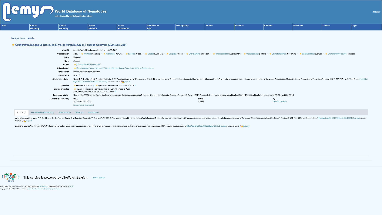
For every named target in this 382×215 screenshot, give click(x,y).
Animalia (87, 54)
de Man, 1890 (89, 65)
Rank (66, 61)
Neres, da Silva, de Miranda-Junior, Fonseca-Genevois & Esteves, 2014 (115, 68)
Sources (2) (21, 113)
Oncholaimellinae (279, 54)
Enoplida (172, 54)
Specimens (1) (65, 113)
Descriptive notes (61, 89)
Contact (326, 25)
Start (4, 25)
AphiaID (65, 50)
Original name (63, 68)
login (377, 12)
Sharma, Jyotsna (280, 101)
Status (66, 57)
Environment (63, 72)
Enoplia (151, 54)
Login (354, 25)
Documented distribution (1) (42, 113)
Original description (60, 79)
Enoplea (131, 54)
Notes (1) (79, 113)
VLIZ (71, 186)
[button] (13, 44)
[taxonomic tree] (79, 105)
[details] (104, 82)
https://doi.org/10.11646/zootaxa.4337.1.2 (203, 126)
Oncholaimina (194, 54)
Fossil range (63, 75)
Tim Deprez (43, 186)
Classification (63, 54)
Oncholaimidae (252, 54)
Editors (209, 25)
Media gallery (182, 25)
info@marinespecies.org (51, 189)
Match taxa (298, 25)
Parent (66, 65)
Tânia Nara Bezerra (34, 189)
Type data (65, 85)
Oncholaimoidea (222, 54)
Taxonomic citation (61, 95)
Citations (268, 25)
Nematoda (110, 54)
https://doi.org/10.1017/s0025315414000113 (336, 118)
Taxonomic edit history (59, 99)
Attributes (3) (93, 113)
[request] (127, 82)
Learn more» (98, 177)
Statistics (239, 25)
